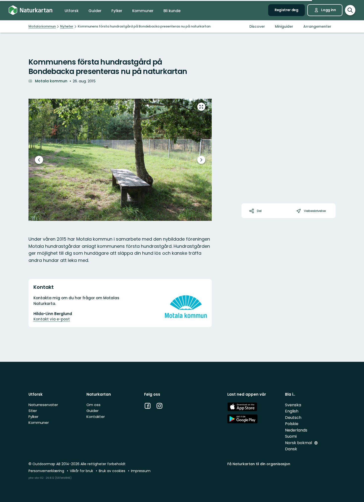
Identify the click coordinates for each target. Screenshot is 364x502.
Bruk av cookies (112, 470)
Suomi (291, 436)
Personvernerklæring (46, 470)
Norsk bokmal (299, 443)
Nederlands (296, 430)
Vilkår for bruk (82, 470)
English (291, 411)
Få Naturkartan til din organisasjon (258, 463)
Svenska (293, 405)
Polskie (291, 424)
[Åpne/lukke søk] (350, 10)
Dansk (291, 449)
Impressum (141, 470)
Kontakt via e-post (51, 319)
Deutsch (293, 417)
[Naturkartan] (30, 10)
